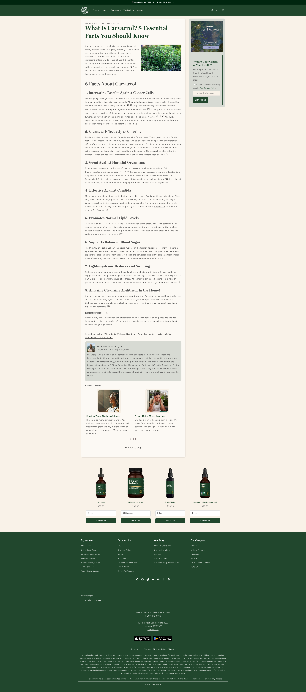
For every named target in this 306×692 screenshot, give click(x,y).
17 (179, 282)
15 (122, 234)
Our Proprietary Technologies (166, 563)
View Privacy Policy (207, 88)
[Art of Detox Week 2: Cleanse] (157, 401)
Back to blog (135, 447)
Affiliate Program (198, 550)
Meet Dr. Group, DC (162, 546)
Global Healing (156, 684)
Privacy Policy (160, 649)
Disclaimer (148, 649)
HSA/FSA (194, 567)
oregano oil (159, 206)
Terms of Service (88, 567)
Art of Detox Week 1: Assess (101, 416)
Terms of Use (136, 649)
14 (107, 210)
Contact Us (153, 629)
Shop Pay (122, 558)
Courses (157, 554)
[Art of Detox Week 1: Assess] (108, 401)
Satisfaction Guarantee (200, 563)
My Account (86, 546)
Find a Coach (123, 567)
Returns (121, 554)
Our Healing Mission (162, 550)
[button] (131, 439)
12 (128, 171)
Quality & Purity (160, 558)
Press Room (196, 558)
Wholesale (195, 554)
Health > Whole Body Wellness (110, 334)
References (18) (97, 312)
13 (167, 178)
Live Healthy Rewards (90, 554)
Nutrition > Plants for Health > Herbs (144, 334)
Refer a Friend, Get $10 (91, 563)
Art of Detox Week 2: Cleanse (151, 416)
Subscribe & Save (88, 550)
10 (121, 171)
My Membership (88, 558)
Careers (194, 546)
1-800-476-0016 (153, 616)
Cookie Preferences (126, 571)
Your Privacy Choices (90, 571)
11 (124, 171)
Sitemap (171, 649)
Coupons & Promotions (127, 563)
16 (161, 258)
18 (109, 306)
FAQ (119, 546)
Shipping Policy (124, 550)
